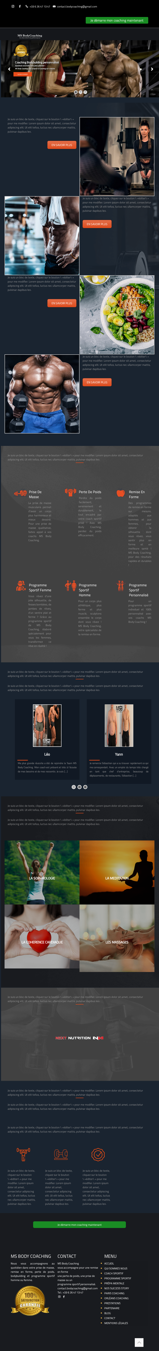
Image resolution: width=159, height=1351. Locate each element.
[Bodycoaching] (30, 34)
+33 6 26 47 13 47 (40, 6)
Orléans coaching (116, 1298)
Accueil (109, 1263)
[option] (47, 739)
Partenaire (111, 1308)
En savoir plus (62, 145)
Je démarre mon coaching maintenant (116, 20)
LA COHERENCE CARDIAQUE (42, 942)
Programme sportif (117, 1278)
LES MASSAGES (117, 942)
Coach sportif (113, 1273)
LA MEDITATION (117, 878)
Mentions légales (116, 1323)
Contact (109, 1318)
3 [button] (85, 787)
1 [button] (74, 787)
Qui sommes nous (115, 1268)
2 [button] (79, 787)
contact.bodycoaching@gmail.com (77, 6)
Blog (107, 1313)
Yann (119, 754)
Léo (47, 754)
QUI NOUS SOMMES (23, 74)
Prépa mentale (114, 1283)
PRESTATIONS (112, 1303)
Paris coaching (114, 1293)
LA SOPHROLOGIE (42, 878)
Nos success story (116, 1288)
